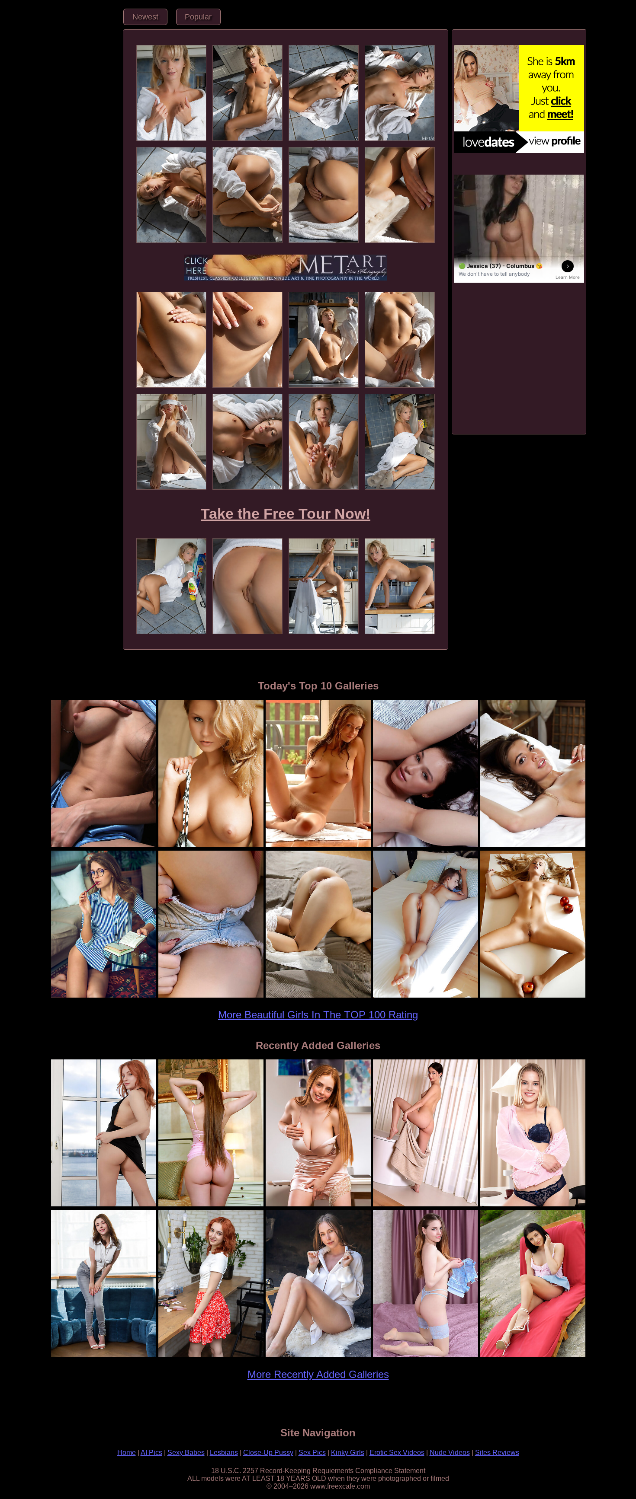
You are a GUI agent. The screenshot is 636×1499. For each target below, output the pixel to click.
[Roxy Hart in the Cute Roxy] (532, 1205)
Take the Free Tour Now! (285, 514)
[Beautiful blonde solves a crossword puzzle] (210, 996)
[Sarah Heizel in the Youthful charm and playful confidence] (532, 1355)
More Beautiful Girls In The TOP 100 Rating (318, 1015)
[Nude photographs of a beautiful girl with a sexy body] (210, 845)
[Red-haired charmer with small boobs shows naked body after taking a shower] (425, 996)
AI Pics (151, 1452)
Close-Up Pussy (268, 1452)
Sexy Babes (186, 1452)
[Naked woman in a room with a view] (318, 996)
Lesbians (224, 1452)
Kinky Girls (347, 1452)
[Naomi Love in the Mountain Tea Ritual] (318, 1355)
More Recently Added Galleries (318, 1374)
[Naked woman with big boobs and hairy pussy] (318, 845)
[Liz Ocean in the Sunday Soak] (425, 1205)
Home (126, 1452)
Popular (198, 17)
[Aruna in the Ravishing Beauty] (210, 1355)
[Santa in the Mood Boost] (103, 845)
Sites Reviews (497, 1452)
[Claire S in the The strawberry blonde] (318, 1205)
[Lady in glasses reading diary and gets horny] (103, 996)
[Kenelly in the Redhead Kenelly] (103, 1205)
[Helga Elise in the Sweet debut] (210, 1205)
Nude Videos (450, 1452)
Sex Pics (312, 1452)
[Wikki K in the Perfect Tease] (425, 845)
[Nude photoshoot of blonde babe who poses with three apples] (532, 996)
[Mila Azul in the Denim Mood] (103, 1355)
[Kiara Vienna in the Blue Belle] (425, 1355)
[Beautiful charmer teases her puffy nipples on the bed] (532, 845)
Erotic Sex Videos (396, 1452)
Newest (145, 17)
